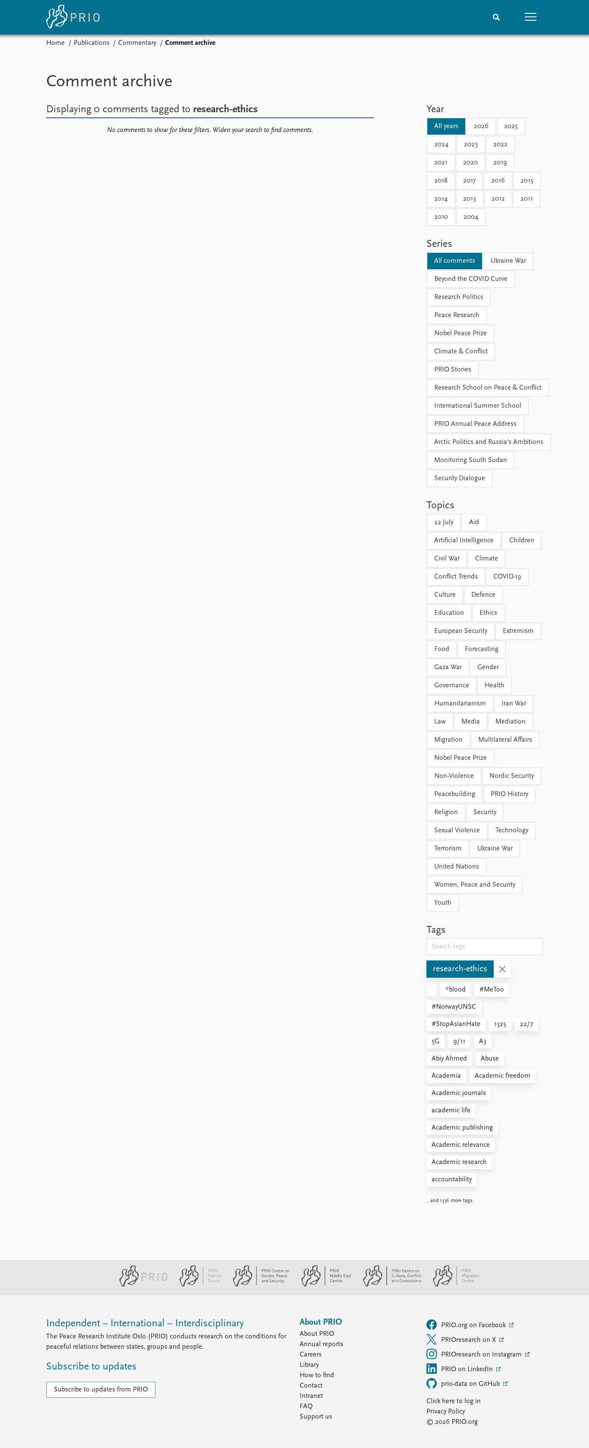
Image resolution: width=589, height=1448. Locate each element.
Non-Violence (454, 776)
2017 (469, 180)
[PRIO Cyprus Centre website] (196, 1284)
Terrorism (448, 848)
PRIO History (509, 794)
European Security (460, 631)
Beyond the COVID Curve (471, 279)
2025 (511, 126)
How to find (317, 1375)
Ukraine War (508, 261)
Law (440, 721)
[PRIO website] (140, 1284)
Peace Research (456, 315)
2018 (441, 180)
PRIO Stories (452, 369)
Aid (474, 522)
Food (441, 649)
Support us (316, 1416)
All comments (454, 261)
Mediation (510, 721)
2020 (470, 162)
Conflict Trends (456, 576)
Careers (311, 1354)
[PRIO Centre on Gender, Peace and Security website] (257, 1284)
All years (446, 126)
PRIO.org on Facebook (474, 1325)
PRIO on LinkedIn (468, 1369)
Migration (448, 740)
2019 (500, 162)
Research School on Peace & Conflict (488, 387)
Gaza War (448, 667)
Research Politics (458, 297)
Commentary (137, 43)
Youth (442, 903)
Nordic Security (511, 776)
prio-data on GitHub (471, 1384)
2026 (481, 126)
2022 (500, 144)
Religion (446, 812)
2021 (441, 162)
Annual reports (321, 1344)
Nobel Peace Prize (460, 333)
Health (494, 685)
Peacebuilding (454, 794)
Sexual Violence (457, 830)
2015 (526, 180)
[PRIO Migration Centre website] (451, 1284)
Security (484, 812)
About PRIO (317, 1334)
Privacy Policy (445, 1411)
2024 (441, 144)
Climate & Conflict (461, 351)
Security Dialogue (459, 478)
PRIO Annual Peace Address (475, 424)
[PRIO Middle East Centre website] (323, 1284)
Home (55, 43)
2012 (498, 198)
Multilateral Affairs (505, 740)
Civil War (447, 558)
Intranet (311, 1396)
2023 (471, 144)
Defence (483, 595)
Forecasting (481, 649)
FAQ (306, 1406)
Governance (451, 685)
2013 (469, 198)
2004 (471, 217)
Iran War (513, 703)
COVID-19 (507, 576)
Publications (92, 43)
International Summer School (477, 406)
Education (449, 613)
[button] (531, 17)
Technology (511, 830)
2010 (441, 217)
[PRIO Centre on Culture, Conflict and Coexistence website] (389, 1284)
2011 (526, 198)
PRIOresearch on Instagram (482, 1354)
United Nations (456, 866)
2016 (498, 180)
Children (521, 540)
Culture (445, 595)
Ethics (488, 613)
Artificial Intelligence (464, 540)
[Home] (73, 17)
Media (470, 721)
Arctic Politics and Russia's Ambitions (488, 442)
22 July (443, 522)
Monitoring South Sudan (470, 460)
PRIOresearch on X (469, 1340)
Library (309, 1365)
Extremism (518, 631)
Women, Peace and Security (474, 884)
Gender (488, 667)
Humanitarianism (460, 703)
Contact (311, 1385)
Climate (486, 558)
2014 (441, 198)
